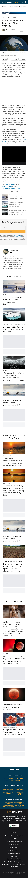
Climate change (13, 17)
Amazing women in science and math (20, 789)
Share (6, 59)
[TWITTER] (11, 252)
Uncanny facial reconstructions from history (20, 793)
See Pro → (17, 2)
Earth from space (19, 778)
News (21, 31)
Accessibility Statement (14, 833)
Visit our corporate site (19, 820)
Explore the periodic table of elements (8, 793)
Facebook (13, 188)
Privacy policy (14, 844)
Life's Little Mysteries (8, 778)
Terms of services (17, 235)
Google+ (20, 188)
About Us (14, 838)
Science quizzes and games (8, 803)
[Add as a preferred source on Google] (14, 825)
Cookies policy (14, 847)
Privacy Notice (19, 236)
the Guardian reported (12, 126)
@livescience (6, 188)
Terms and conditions (14, 841)
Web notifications (14, 853)
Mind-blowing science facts (19, 806)
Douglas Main (11, 29)
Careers (14, 856)
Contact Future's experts (14, 836)
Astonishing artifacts (20, 780)
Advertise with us (14, 850)
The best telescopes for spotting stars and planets (8, 806)
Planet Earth (4, 17)
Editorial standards (14, 859)
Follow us (15, 59)
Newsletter (23, 59)
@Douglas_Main (7, 186)
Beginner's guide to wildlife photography (19, 803)
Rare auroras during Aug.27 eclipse (18, 6)
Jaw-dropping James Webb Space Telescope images (8, 789)
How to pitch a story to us (14, 862)
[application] (14, 154)
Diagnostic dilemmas (8, 780)
